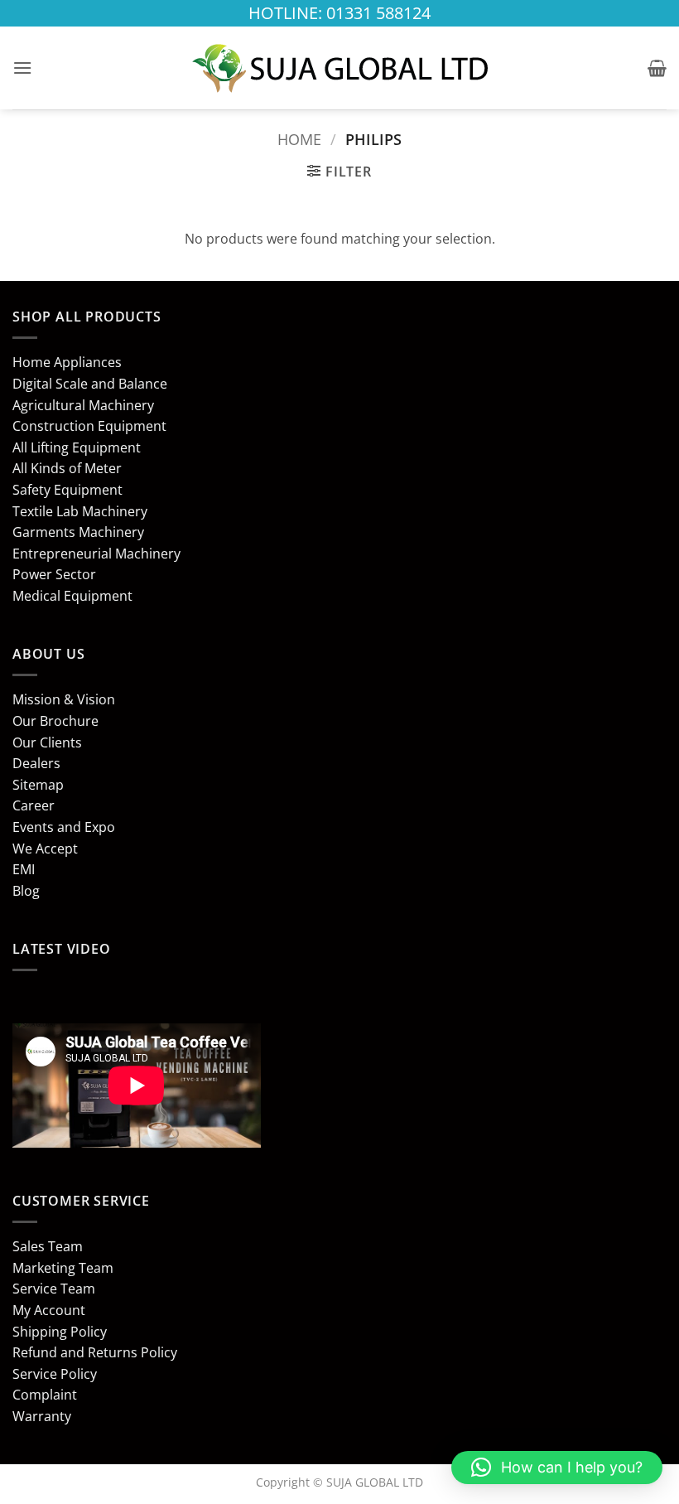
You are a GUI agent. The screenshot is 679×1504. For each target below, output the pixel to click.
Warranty (41, 1416)
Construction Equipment (89, 426)
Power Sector (54, 574)
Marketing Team (62, 1268)
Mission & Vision (63, 699)
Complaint (44, 1395)
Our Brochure (55, 721)
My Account (48, 1310)
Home (299, 138)
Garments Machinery (78, 532)
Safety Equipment (67, 490)
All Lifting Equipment (76, 447)
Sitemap (38, 785)
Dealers (36, 763)
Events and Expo (63, 827)
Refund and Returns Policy (94, 1352)
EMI (23, 869)
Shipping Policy (59, 1332)
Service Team (53, 1288)
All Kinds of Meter (67, 468)
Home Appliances (67, 362)
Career (33, 805)
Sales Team (47, 1246)
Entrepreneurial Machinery (96, 553)
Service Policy (54, 1374)
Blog (26, 891)
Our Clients (47, 742)
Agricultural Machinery (83, 405)
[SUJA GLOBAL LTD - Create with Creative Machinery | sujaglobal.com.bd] (339, 68)
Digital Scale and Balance (89, 384)
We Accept (45, 848)
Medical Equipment (72, 596)
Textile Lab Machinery (79, 511)
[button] (22, 67)
